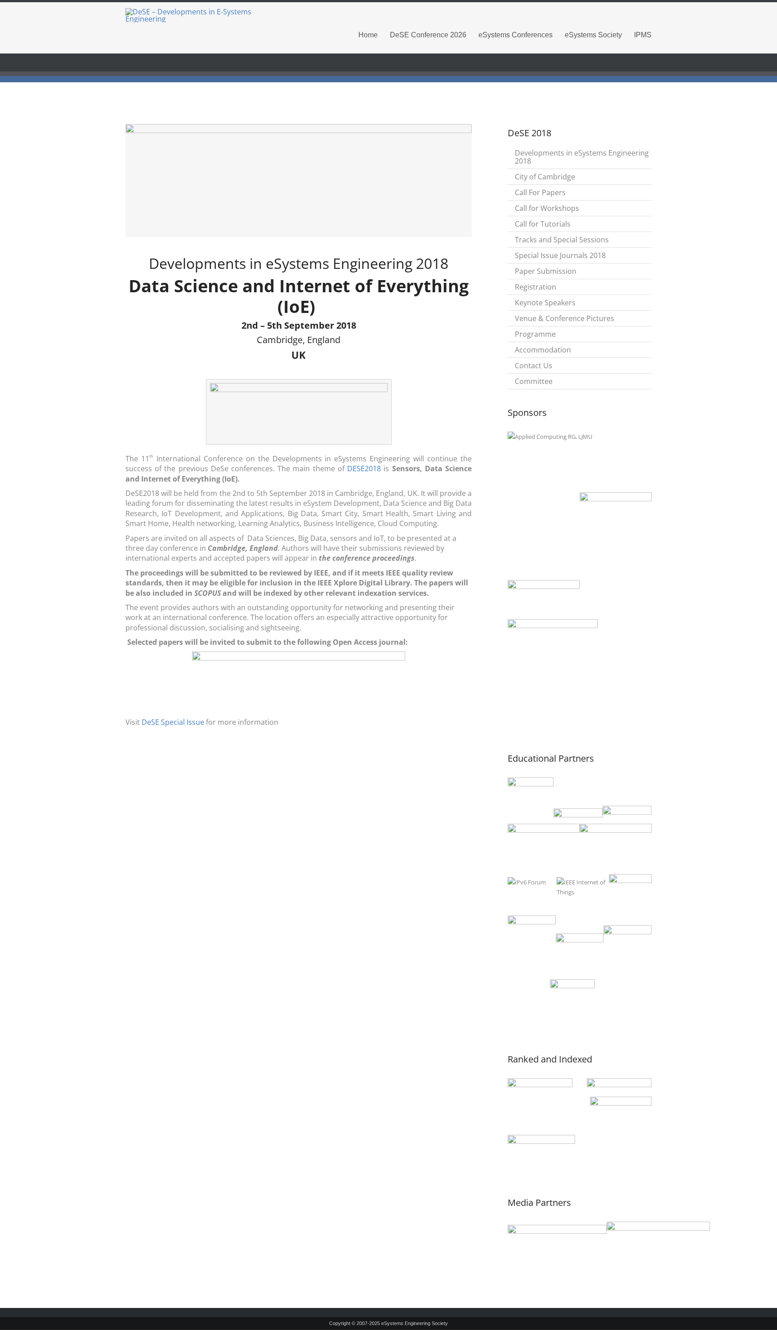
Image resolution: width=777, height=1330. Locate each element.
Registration (535, 287)
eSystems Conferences (515, 35)
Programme (535, 334)
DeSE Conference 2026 (428, 35)
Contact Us (533, 365)
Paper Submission (545, 271)
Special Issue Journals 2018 (560, 255)
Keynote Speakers (545, 303)
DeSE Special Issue (173, 722)
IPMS (643, 35)
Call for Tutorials (543, 224)
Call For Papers (540, 192)
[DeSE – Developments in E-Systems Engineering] (208, 15)
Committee (534, 381)
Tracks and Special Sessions (562, 240)
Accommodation (543, 350)
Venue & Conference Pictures (564, 318)
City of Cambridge (545, 177)
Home (368, 35)
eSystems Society (593, 35)
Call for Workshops (547, 208)
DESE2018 (364, 468)
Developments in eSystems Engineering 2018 (582, 157)
